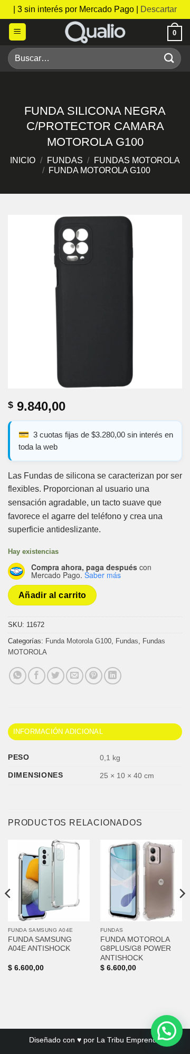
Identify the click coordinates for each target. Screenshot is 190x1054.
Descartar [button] (158, 9)
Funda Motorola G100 (99, 170)
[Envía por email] (74, 675)
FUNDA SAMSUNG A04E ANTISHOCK (40, 944)
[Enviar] (169, 58)
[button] (17, 32)
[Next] (181, 915)
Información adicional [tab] (58, 731)
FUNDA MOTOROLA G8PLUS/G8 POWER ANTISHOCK (135, 949)
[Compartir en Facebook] (36, 675)
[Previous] (8, 915)
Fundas (65, 160)
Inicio (22, 160)
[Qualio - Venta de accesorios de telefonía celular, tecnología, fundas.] (95, 32)
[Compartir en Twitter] (55, 675)
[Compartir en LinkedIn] (112, 675)
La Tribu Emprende (129, 1040)
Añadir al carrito (52, 595)
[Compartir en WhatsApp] (17, 675)
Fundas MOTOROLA (137, 160)
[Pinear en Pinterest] (93, 675)
